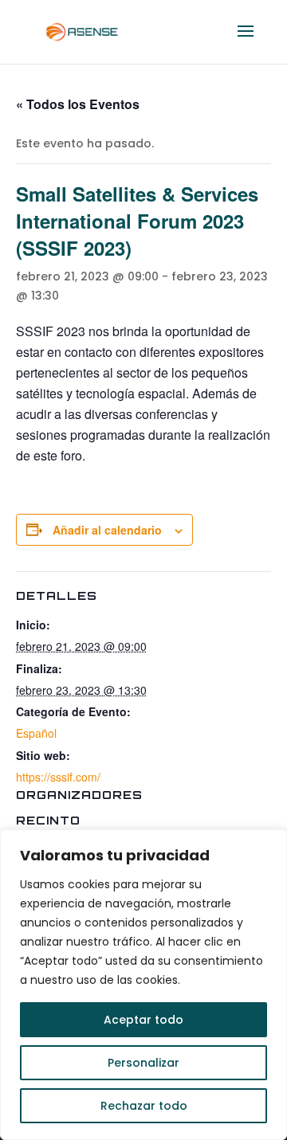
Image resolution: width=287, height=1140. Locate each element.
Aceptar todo (143, 1020)
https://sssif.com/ (58, 777)
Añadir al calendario (107, 530)
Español (36, 733)
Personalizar (143, 1063)
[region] (143, 984)
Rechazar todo (143, 1106)
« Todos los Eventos (78, 104)
